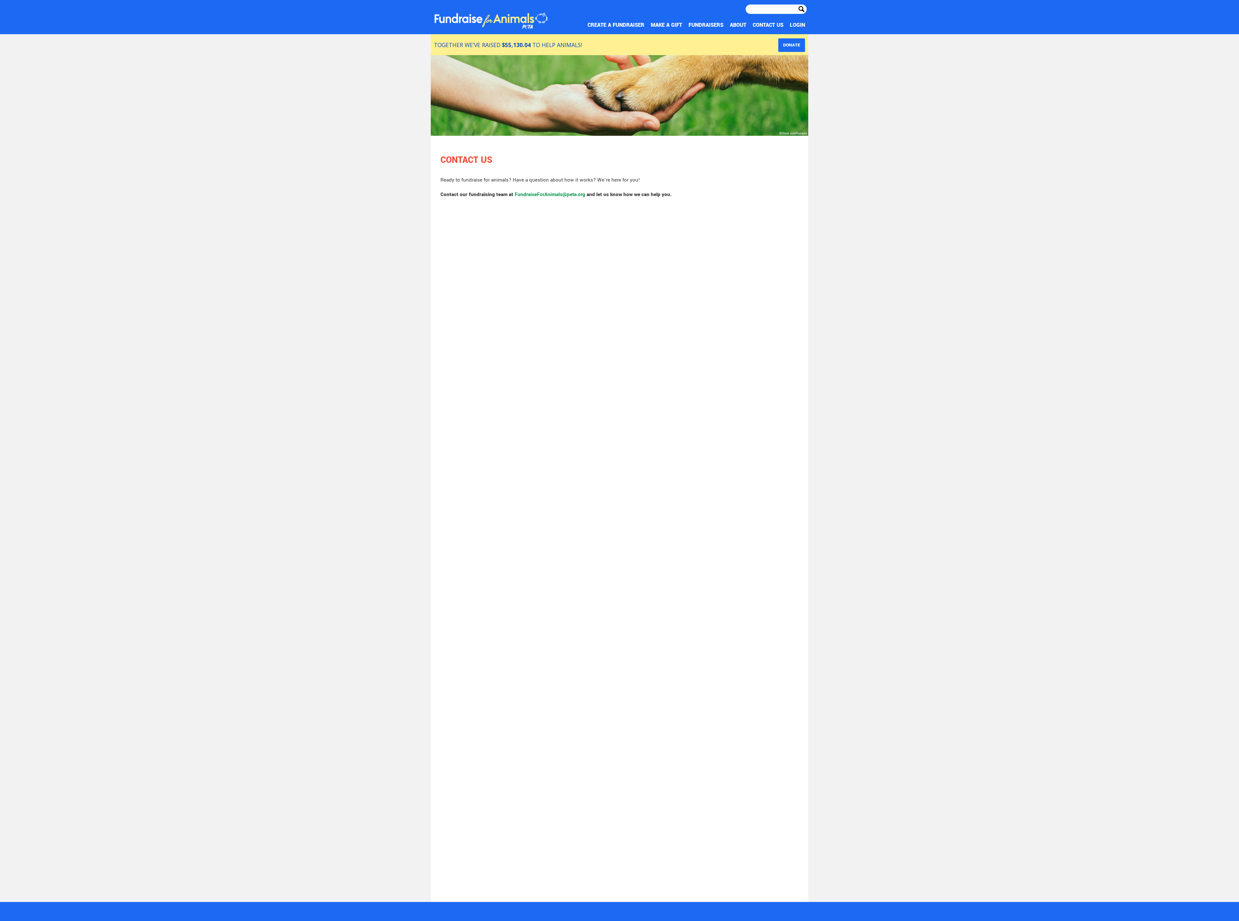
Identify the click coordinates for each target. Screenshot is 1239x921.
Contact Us (781, 25)
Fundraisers (740, 25)
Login (801, 25)
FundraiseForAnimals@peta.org (550, 194)
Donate (791, 45)
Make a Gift (715, 25)
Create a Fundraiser (683, 25)
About (761, 25)
